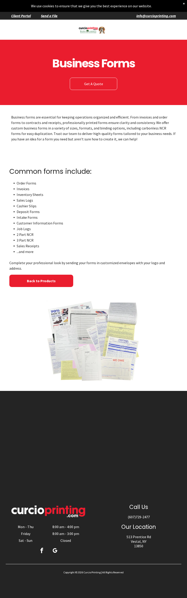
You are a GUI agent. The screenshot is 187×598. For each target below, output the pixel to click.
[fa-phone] (14, 32)
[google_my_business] (55, 551)
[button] (171, 29)
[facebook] (42, 551)
